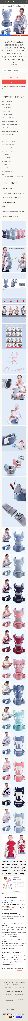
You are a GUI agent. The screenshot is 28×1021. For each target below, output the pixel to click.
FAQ (13, 982)
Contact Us (6, 982)
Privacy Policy (8, 987)
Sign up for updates (14, 991)
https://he (19, 970)
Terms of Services (19, 987)
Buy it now (14, 82)
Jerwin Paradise (14, 6)
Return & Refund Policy (14, 984)
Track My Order (20, 982)
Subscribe (20, 999)
